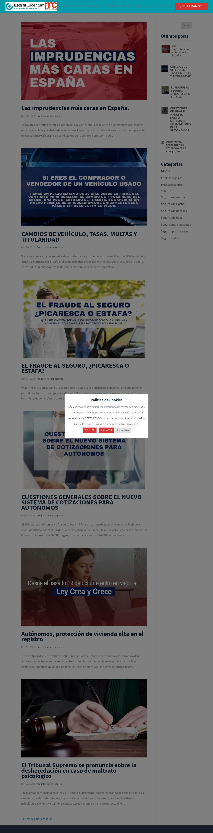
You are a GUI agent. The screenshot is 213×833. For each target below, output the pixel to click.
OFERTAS (113, 6)
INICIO (67, 6)
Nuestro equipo (143, 6)
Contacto (164, 6)
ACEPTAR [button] (90, 430)
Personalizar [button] (123, 430)
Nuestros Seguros (87, 6)
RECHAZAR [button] (106, 430)
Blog (126, 6)
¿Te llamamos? (191, 6)
